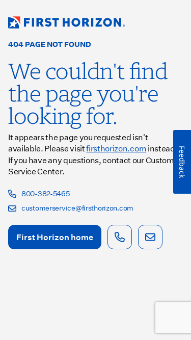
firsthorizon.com (116, 148)
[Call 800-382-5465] (119, 237)
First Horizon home (54, 236)
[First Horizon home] (66, 22)
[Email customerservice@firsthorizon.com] (150, 237)
